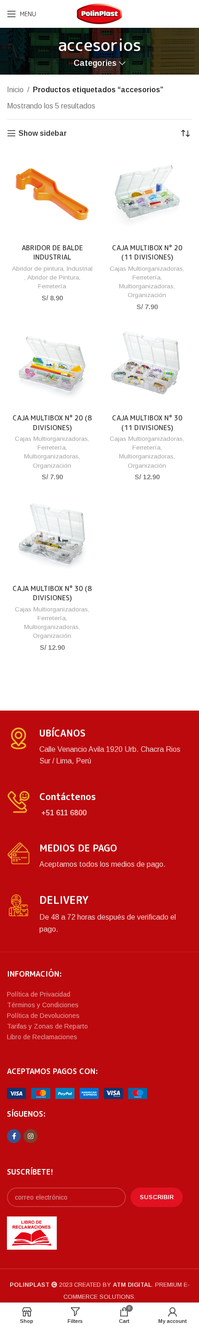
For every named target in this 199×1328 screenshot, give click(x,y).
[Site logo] (99, 13)
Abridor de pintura (37, 268)
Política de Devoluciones (43, 1015)
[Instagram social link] (30, 1136)
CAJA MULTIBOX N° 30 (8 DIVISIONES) (52, 593)
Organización (147, 295)
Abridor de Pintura (53, 277)
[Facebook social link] (14, 1136)
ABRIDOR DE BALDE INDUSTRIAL (52, 252)
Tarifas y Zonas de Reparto (47, 1026)
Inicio (15, 90)
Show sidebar (43, 133)
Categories (95, 63)
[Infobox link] (99, 747)
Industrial (80, 268)
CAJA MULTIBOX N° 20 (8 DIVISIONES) (52, 422)
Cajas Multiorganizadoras (146, 268)
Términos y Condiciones (43, 1005)
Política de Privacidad (38, 994)
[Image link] (77, 1093)
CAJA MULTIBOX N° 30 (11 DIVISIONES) (147, 422)
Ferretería (52, 286)
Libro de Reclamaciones (42, 1037)
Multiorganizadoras (146, 286)
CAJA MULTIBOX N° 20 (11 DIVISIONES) (147, 252)
